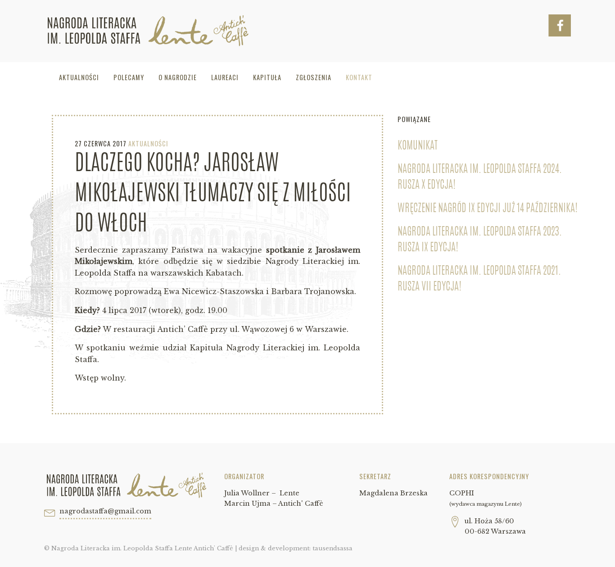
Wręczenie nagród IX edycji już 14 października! (488, 209)
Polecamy (128, 77)
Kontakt (359, 77)
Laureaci (225, 77)
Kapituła (267, 77)
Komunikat (418, 146)
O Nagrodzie (177, 77)
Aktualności (79, 77)
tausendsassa (332, 548)
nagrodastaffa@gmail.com (105, 511)
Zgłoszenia (313, 77)
